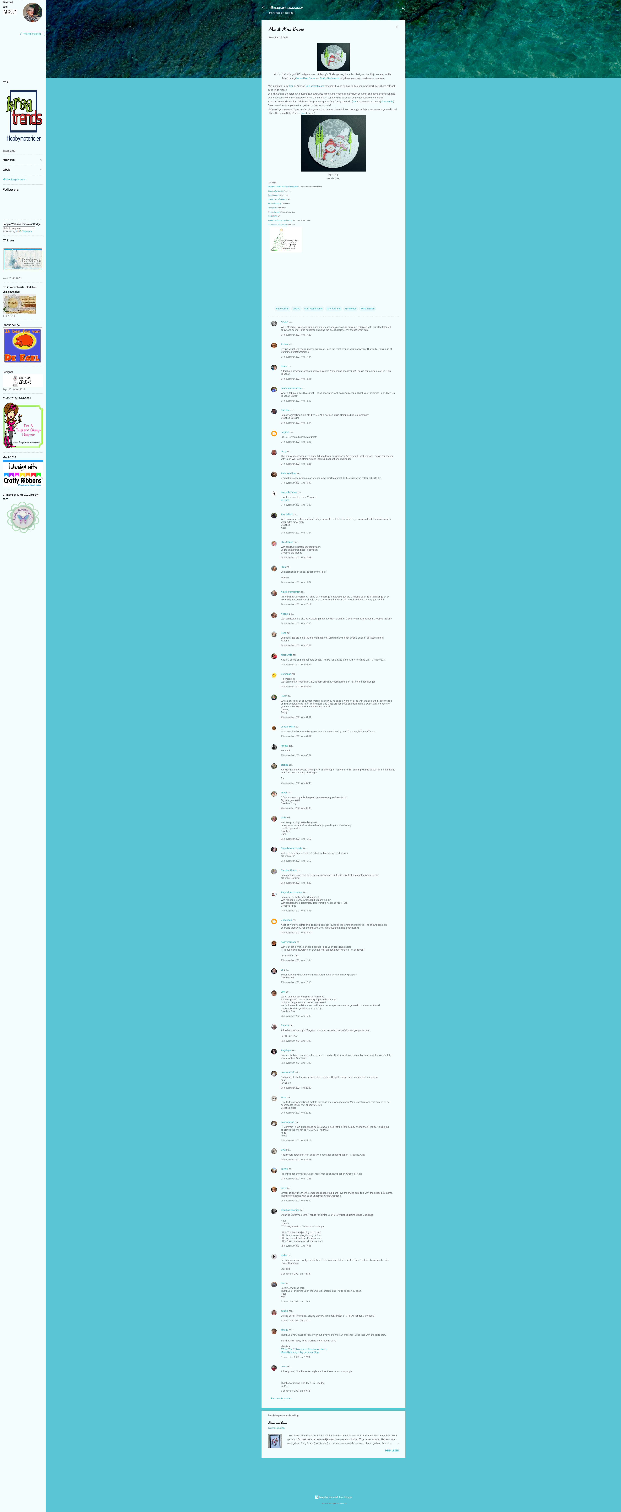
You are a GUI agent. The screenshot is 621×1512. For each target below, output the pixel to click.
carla (283, 817)
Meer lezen (392, 1450)
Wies (283, 1097)
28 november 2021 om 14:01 (296, 1245)
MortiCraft (286, 654)
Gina (283, 1149)
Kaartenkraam (288, 942)
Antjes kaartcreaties (291, 892)
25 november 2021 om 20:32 (296, 1087)
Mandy (284, 1330)
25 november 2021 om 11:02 (296, 882)
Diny (283, 991)
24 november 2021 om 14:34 (296, 356)
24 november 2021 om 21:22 (296, 664)
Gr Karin (285, 500)
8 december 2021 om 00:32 (295, 1390)
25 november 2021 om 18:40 (296, 1040)
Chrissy (285, 1025)
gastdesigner (334, 308)
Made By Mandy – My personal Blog (300, 1352)
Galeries (343, 1503)
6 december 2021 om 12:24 (295, 1357)
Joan (283, 1366)
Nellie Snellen (368, 308)
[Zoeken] (403, 9)
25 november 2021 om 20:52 (296, 1112)
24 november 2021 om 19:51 (296, 582)
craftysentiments (313, 308)
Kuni (283, 1283)
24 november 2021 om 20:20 (296, 623)
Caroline (285, 410)
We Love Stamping (274, 203)
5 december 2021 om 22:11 (295, 1320)
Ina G (283, 1188)
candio (284, 1310)
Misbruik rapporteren (14, 179)
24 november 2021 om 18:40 (296, 504)
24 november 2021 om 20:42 (296, 645)
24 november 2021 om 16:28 (296, 482)
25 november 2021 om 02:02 (296, 736)
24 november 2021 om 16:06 (296, 441)
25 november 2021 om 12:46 (296, 910)
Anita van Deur (288, 473)
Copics (296, 308)
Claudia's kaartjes (290, 1210)
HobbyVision (273, 208)
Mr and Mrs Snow (305, 78)
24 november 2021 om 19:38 (296, 557)
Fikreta (284, 745)
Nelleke (285, 613)
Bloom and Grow (277, 1423)
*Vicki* (284, 322)
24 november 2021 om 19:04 (296, 532)
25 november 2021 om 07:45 (296, 783)
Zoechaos (286, 920)
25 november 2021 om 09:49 (296, 808)
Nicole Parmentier (290, 591)
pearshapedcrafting (291, 388)
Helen (284, 366)
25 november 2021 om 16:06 (296, 982)
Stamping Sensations (276, 191)
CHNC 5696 (272, 216)
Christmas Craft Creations (278, 225)
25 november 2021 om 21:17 (296, 1140)
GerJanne (286, 674)
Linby (283, 451)
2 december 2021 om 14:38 (295, 1273)
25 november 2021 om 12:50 (296, 932)
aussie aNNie (288, 726)
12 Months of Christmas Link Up (280, 220)
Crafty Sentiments (330, 78)
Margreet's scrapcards (286, 7)
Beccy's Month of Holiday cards (283, 186)
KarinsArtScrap (289, 492)
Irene (283, 632)
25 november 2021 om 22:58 (296, 1159)
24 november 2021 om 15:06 (296, 378)
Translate (27, 231)
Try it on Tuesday (274, 212)
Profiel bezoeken (33, 34)
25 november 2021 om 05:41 (296, 755)
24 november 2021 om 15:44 (296, 422)
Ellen (283, 566)
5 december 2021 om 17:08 (295, 1301)
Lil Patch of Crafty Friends (277, 199)
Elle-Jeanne (287, 542)
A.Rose (285, 344)
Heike (284, 1255)
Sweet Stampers (274, 195)
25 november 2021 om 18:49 (296, 1062)
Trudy (284, 792)
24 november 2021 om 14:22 (296, 334)
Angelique (286, 1050)
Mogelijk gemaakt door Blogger (335, 1497)
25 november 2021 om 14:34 (296, 960)
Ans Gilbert (287, 514)
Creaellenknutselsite (291, 848)
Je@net (285, 432)
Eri (282, 969)
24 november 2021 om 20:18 (296, 604)
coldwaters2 (287, 1072)
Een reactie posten (281, 1398)
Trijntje (284, 1169)
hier (291, 86)
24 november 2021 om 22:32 (296, 686)
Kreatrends (387, 101)
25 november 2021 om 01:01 (296, 717)
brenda (284, 764)
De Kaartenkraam (315, 86)
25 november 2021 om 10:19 (296, 838)
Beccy (284, 695)
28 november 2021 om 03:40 (296, 1200)
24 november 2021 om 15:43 (296, 400)
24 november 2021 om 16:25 (296, 463)
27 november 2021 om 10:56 (296, 1178)
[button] (397, 27)
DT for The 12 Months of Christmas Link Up (304, 1349)
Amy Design (282, 308)
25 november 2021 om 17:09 (296, 1016)
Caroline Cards (289, 870)
